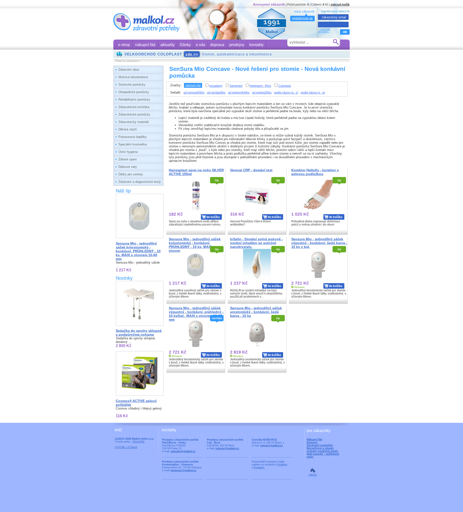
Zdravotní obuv (128, 69)
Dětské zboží (127, 129)
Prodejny (282, 464)
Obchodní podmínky (320, 445)
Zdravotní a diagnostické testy (139, 182)
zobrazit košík (340, 4)
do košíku (213, 216)
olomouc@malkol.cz (183, 470)
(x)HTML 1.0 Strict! (126, 447)
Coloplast (284, 86)
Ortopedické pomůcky (133, 92)
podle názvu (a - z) (286, 92)
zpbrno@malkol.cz (227, 448)
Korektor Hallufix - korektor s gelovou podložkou (315, 172)
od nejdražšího (262, 92)
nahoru (313, 474)
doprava (217, 45)
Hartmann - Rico (260, 86)
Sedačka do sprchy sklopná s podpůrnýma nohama (139, 332)
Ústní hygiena (128, 152)
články (185, 45)
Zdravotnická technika (133, 107)
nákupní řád (145, 45)
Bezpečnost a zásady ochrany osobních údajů (322, 449)
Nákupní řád (314, 439)
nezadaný (215, 86)
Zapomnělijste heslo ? (324, 30)
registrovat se (302, 18)
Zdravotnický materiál (133, 122)
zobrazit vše (193, 85)
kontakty (256, 45)
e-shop (124, 45)
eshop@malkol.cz (271, 445)
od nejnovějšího (194, 92)
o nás (200, 45)
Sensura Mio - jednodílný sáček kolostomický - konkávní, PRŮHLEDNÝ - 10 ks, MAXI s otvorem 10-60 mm (138, 251)
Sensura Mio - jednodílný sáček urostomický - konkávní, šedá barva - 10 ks (256, 312)
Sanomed (236, 86)
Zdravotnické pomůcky (134, 114)
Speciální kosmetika (132, 144)
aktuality (167, 45)
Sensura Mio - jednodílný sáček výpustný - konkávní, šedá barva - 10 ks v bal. (319, 243)
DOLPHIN (138, 441)
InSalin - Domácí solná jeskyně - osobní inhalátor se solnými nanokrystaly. (256, 243)
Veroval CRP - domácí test (251, 170)
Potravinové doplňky (132, 137)
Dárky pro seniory (130, 174)
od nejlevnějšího (239, 92)
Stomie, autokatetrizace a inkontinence (198, 54)
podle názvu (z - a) (313, 92)
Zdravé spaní (127, 159)
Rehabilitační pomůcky (134, 99)
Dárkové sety (127, 167)
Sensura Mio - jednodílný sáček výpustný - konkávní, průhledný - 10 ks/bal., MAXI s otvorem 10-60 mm (196, 313)
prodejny (236, 45)
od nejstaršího (216, 92)
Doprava (312, 442)
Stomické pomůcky (131, 84)
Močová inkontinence (133, 77)
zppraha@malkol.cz (183, 451)
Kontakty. (259, 467)
